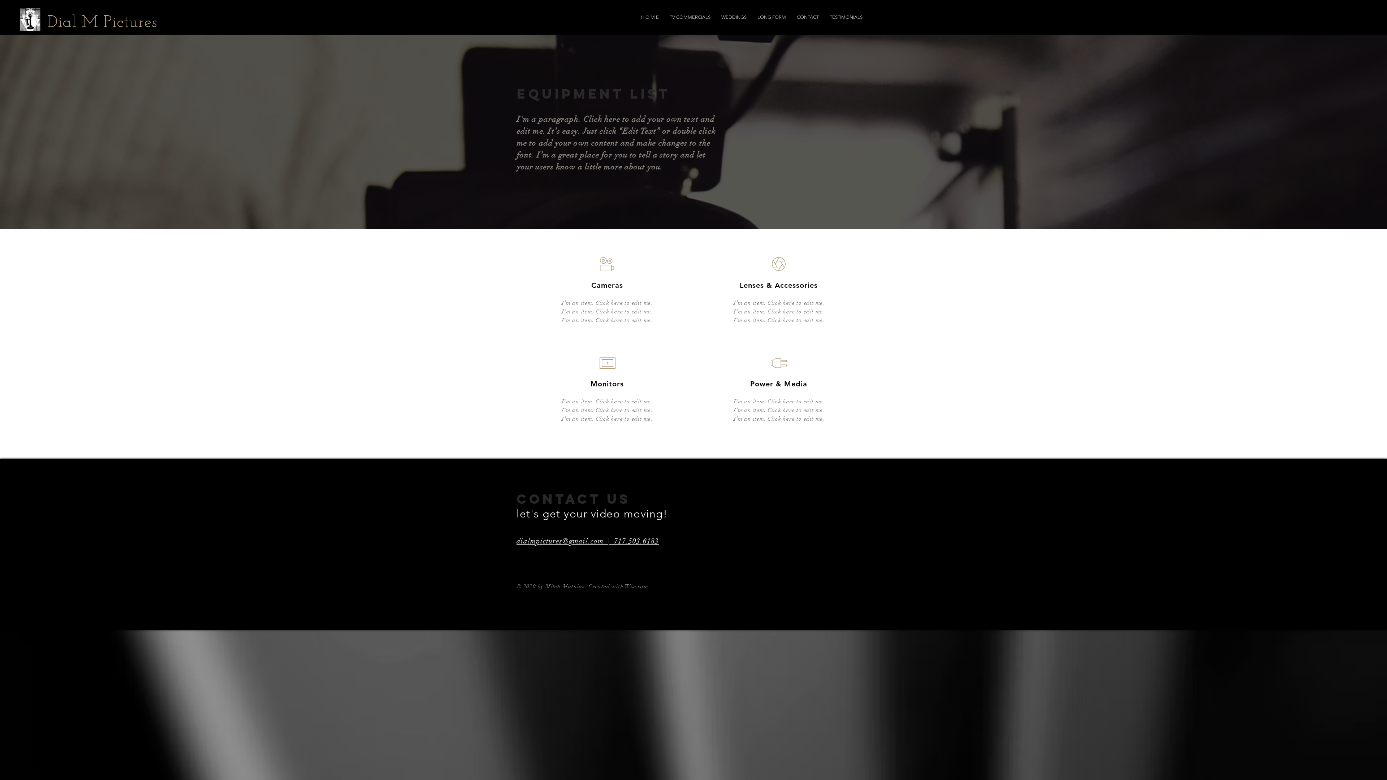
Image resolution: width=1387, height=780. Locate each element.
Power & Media (778, 384)
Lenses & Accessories (779, 285)
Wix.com (636, 586)
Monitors (607, 384)
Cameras (607, 285)
